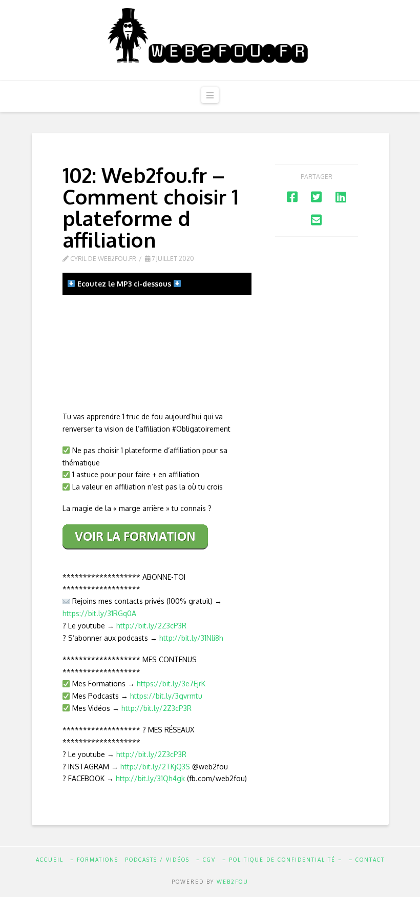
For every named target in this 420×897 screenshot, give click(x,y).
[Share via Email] (316, 219)
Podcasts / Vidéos (157, 860)
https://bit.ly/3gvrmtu (166, 695)
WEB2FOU (232, 882)
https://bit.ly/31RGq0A (99, 613)
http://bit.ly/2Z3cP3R (151, 625)
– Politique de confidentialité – (282, 860)
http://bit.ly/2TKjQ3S (155, 766)
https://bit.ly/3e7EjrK (171, 683)
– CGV (206, 860)
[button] (210, 95)
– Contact (367, 860)
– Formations (94, 860)
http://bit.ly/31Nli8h (191, 638)
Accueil (50, 860)
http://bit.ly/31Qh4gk (150, 778)
